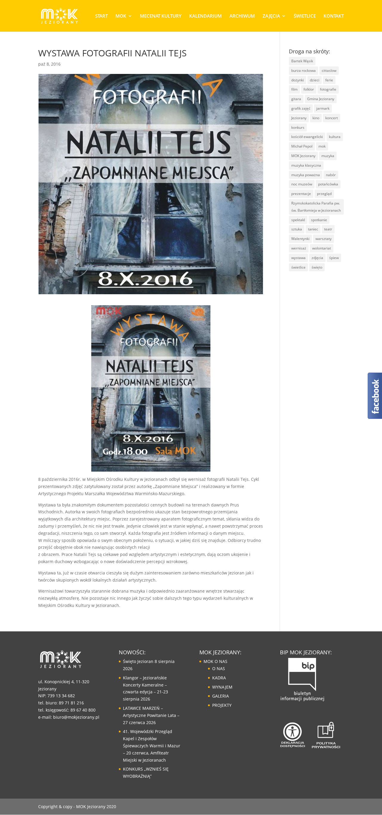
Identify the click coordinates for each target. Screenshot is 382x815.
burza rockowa (303, 70)
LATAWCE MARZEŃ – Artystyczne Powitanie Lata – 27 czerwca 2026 (151, 715)
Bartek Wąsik (302, 60)
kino (315, 117)
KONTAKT (334, 16)
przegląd (324, 193)
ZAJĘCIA (271, 16)
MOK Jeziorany (303, 155)
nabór (331, 174)
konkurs (297, 127)
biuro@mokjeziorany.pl (76, 717)
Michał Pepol (301, 146)
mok (322, 146)
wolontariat (321, 248)
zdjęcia (317, 257)
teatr (328, 229)
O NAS (218, 668)
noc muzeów (301, 184)
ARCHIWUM (242, 16)
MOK (120, 16)
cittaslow (329, 70)
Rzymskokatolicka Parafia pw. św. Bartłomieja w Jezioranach (316, 207)
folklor (309, 89)
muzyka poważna (305, 174)
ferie (329, 80)
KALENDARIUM (205, 16)
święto (317, 267)
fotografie (328, 89)
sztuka (296, 229)
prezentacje (301, 193)
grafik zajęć (300, 108)
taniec (313, 229)
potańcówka (328, 184)
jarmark (322, 108)
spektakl (298, 219)
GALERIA (220, 696)
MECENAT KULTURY (160, 16)
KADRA (219, 678)
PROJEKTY (222, 705)
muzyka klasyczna (306, 165)
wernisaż (298, 248)
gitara (296, 98)
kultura (335, 136)
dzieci (314, 80)
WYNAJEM (222, 687)
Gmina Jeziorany (320, 98)
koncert (331, 117)
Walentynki (300, 238)
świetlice (298, 267)
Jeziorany (298, 117)
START (101, 16)
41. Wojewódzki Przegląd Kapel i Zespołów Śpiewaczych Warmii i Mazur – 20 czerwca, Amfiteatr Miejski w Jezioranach (151, 746)
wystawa (298, 257)
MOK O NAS (215, 661)
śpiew (334, 257)
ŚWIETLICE (305, 16)
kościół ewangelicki (307, 136)
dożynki (297, 80)
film (294, 89)
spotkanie (319, 219)
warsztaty (323, 238)
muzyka (327, 155)
